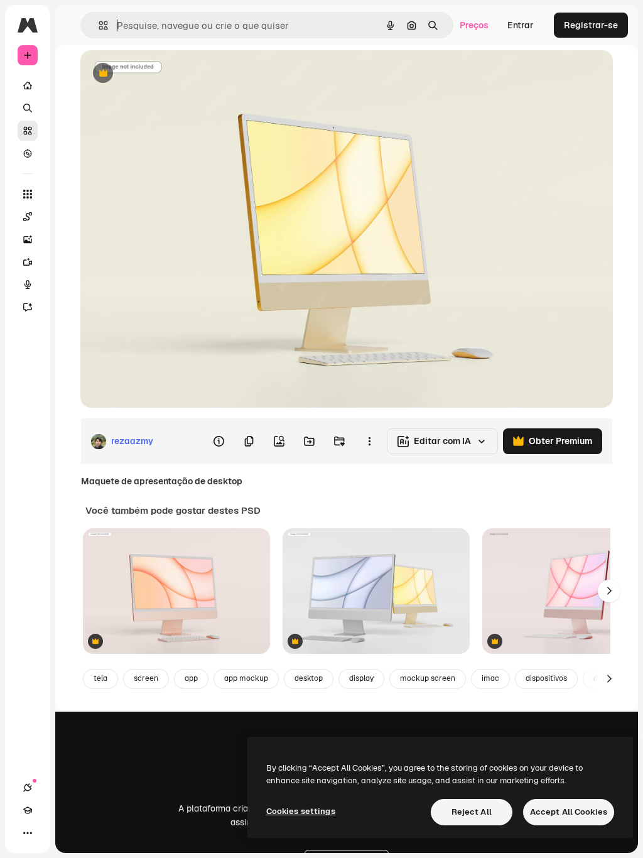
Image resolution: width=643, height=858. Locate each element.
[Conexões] (28, 788)
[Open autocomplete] (98, 25)
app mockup (246, 678)
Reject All (471, 811)
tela (100, 678)
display (361, 678)
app (191, 678)
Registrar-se (591, 25)
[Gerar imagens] (28, 239)
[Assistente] (28, 307)
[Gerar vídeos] (28, 262)
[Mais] (28, 833)
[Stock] (28, 131)
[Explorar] (28, 153)
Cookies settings (300, 811)
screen (146, 678)
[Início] (28, 85)
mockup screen (427, 678)
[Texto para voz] (28, 284)
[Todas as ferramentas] (28, 194)
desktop (308, 678)
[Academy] (28, 810)
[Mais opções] (369, 441)
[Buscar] (28, 108)
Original (160, 74)
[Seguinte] (609, 591)
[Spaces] (28, 217)
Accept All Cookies (568, 811)
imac (490, 678)
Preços (474, 25)
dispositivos (546, 678)
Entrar (520, 25)
